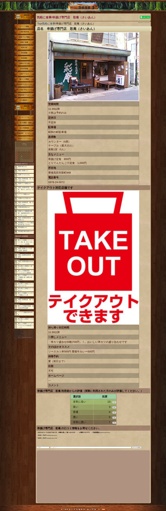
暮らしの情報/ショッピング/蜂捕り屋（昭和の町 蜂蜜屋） (26, 277)
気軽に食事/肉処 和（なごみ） (26, 179)
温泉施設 (24, 58)
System (87, 506)
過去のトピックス (24, 138)
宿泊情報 (24, 53)
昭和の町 (24, 47)
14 (29, 154)
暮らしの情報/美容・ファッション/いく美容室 (26, 271)
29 (31, 158)
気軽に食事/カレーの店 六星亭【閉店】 (25, 249)
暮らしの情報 (24, 79)
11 (21, 154)
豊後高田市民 (82, 506)
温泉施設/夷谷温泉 (25, 231)
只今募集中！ (24, 100)
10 (19, 154)
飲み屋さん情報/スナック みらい (26, 289)
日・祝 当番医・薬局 (24, 123)
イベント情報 (24, 26)
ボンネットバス (24, 117)
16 (16, 156)
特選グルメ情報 (24, 37)
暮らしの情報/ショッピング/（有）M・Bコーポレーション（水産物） (26, 242)
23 (16, 158)
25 (21, 158)
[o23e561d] (102, 427)
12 (24, 154)
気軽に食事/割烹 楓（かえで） (26, 203)
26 (24, 158)
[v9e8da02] (144, 390)
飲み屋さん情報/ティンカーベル (26, 320)
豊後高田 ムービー (24, 133)
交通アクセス (24, 74)
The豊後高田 (83, 7)
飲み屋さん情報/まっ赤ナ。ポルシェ (25, 267)
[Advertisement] (89, 476)
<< (21, 143)
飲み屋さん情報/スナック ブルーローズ (26, 284)
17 (19, 156)
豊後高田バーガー (24, 95)
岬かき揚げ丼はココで (24, 90)
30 (16, 160)
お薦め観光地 (24, 32)
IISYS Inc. (97, 506)
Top (39, 23)
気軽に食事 (48, 23)
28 (29, 158)
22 (31, 156)
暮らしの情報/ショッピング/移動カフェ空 (26, 294)
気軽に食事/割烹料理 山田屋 (26, 219)
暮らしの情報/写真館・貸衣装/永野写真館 (26, 307)
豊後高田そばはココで (24, 84)
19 (24, 156)
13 (26, 154)
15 (31, 154)
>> (26, 143)
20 (26, 156)
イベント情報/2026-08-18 (25, 313)
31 (19, 160)
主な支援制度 (24, 128)
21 (29, 156)
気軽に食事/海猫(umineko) (25, 262)
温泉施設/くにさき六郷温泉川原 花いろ (26, 223)
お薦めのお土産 (24, 63)
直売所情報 (24, 69)
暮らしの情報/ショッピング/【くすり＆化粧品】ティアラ (26, 325)
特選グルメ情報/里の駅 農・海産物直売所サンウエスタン (26, 213)
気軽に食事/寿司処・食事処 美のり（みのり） (26, 189)
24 (19, 158)
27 (26, 158)
